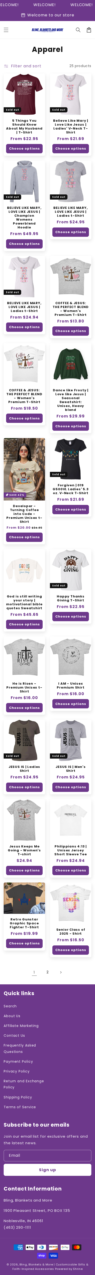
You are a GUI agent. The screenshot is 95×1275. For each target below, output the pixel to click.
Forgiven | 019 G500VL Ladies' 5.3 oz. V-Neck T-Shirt (70, 489)
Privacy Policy (17, 1071)
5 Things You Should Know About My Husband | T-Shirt (24, 126)
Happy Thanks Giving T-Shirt (70, 598)
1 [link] (34, 972)
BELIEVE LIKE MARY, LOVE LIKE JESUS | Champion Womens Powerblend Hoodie (24, 217)
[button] (78, 29)
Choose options (24, 148)
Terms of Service (20, 1107)
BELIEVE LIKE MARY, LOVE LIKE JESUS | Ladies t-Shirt (70, 212)
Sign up (47, 1170)
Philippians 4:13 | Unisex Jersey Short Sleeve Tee (70, 850)
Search (10, 1006)
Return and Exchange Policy (24, 1084)
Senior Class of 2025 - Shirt (70, 932)
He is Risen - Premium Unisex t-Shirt (24, 687)
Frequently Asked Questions (20, 1048)
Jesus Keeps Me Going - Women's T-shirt (24, 850)
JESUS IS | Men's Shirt (71, 769)
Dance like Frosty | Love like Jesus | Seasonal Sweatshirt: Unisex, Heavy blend (70, 400)
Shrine (78, 1269)
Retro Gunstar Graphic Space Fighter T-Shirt (24, 923)
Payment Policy (18, 1061)
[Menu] (6, 29)
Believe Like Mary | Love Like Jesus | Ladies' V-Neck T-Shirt (70, 126)
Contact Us (14, 1035)
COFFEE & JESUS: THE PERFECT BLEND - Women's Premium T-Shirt (70, 309)
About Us (12, 1015)
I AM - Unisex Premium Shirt (70, 686)
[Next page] (60, 972)
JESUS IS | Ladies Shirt (24, 769)
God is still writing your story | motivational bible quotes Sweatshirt (24, 602)
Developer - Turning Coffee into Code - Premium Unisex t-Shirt (24, 514)
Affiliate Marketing (21, 1025)
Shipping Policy (18, 1097)
